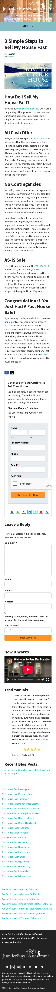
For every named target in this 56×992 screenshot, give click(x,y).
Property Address (20, 442)
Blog (19, 942)
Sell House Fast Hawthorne (16, 847)
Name (14, 428)
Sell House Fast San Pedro (15, 832)
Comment (10, 543)
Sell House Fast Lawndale (15, 871)
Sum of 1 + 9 (11, 625)
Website (8, 601)
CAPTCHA (16, 476)
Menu (27, 26)
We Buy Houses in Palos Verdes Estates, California (27, 904)
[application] (28, 669)
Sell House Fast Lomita (14, 837)
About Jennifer (43, 19)
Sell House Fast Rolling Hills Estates (20, 813)
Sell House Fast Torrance (14, 799)
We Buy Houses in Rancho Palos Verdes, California (27, 908)
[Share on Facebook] (6, 372)
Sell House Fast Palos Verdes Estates (20, 803)
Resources (42, 938)
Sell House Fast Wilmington (16, 876)
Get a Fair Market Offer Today (16, 934)
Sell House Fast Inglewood (15, 861)
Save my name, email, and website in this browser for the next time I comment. (26, 618)
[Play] (8, 679)
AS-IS (38, 266)
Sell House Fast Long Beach (16, 852)
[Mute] (42, 679)
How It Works (8, 938)
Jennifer (10, 56)
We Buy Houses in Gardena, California (21, 894)
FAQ (18, 938)
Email (14, 465)
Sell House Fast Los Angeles (16, 789)
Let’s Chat (37, 934)
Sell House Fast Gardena (14, 842)
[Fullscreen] (47, 679)
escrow (8, 325)
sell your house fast (29, 108)
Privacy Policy (9, 942)
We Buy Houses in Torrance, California (21, 918)
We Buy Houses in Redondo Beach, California (24, 913)
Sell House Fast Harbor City (16, 866)
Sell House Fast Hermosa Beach (18, 818)
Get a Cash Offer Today (17, 19)
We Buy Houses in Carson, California (20, 889)
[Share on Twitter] (12, 372)
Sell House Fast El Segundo (16, 828)
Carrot (42, 988)
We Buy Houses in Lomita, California (20, 899)
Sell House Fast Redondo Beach (18, 794)
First (12, 437)
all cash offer (38, 138)
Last (30, 437)
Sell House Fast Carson (13, 857)
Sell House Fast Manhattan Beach (19, 823)
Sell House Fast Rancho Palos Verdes (20, 808)
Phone (14, 454)
